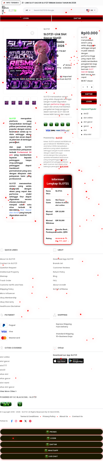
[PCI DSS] (6, 404)
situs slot (4, 374)
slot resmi (4, 382)
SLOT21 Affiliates (60, 289)
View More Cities (7, 391)
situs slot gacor (7, 387)
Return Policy (59, 272)
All (27, 10)
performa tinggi (58, 104)
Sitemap (4, 276)
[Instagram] (16, 421)
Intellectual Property (9, 272)
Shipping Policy (7, 289)
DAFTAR (77, 18)
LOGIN (26, 18)
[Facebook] (12, 421)
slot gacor (5, 361)
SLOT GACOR (87, 70)
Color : (50, 86)
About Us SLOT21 (7, 259)
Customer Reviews (61, 267)
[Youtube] (20, 421)
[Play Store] (76, 361)
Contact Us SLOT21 (8, 263)
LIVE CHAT (53, 456)
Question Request (8, 267)
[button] (32, 33)
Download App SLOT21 (63, 259)
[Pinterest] (30, 421)
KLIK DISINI (64, 166)
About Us (64, 416)
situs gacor (5, 378)
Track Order (5, 280)
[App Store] (60, 361)
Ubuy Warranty (7, 302)
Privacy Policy (49, 416)
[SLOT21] (12, 10)
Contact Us (77, 416)
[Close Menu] (3, 10)
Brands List (58, 263)
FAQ (55, 280)
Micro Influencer (7, 293)
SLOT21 (12, 118)
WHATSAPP (53, 450)
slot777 (3, 365)
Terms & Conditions (29, 416)
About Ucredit (59, 285)
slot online (5, 357)
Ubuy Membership (8, 297)
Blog (55, 276)
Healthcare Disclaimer (10, 306)
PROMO (53, 431)
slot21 (2, 370)
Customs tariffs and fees (11, 285)
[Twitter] (25, 421)
